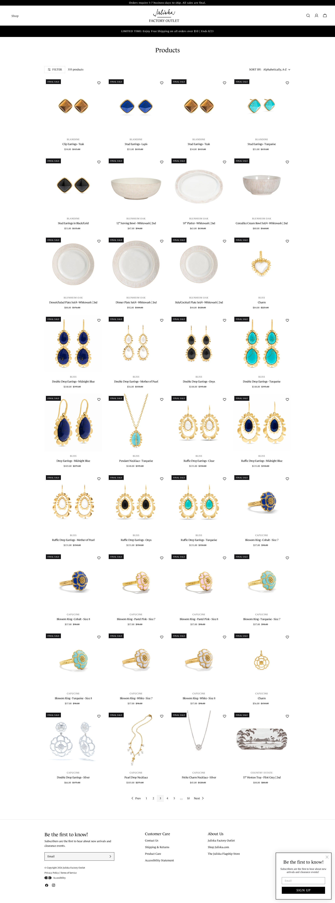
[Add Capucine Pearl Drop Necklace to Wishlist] (161, 716)
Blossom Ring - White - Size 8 (199, 698)
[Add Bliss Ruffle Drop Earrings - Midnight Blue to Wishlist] (287, 399)
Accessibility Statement (159, 860)
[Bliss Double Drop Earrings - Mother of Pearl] (136, 343)
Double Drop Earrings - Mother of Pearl (136, 381)
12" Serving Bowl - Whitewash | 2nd (136, 223)
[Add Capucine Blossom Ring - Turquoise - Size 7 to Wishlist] (287, 558)
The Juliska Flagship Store (224, 853)
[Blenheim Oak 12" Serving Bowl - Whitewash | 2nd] (136, 185)
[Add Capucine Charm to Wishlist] (287, 637)
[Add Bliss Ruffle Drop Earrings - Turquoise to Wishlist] (224, 479)
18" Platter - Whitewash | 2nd (199, 223)
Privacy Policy (51, 872)
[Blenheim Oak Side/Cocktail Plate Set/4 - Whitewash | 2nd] (199, 264)
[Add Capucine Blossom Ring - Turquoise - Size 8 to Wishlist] (99, 637)
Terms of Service (69, 872)
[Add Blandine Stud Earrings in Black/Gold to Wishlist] (99, 162)
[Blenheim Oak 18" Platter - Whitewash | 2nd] (199, 185)
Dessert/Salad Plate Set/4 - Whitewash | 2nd (73, 302)
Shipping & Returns (157, 847)
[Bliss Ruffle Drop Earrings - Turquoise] (199, 502)
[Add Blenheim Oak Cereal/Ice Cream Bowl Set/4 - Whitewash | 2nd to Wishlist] (287, 162)
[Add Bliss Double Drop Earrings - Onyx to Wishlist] (224, 320)
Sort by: (255, 69)
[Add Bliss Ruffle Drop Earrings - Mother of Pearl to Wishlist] (99, 479)
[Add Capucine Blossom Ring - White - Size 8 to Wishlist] (224, 637)
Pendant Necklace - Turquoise (136, 460)
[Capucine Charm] (262, 660)
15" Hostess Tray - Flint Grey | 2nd (262, 777)
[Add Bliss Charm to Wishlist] (287, 241)
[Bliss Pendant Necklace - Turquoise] (136, 422)
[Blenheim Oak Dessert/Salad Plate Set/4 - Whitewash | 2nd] (73, 264)
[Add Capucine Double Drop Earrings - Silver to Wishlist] (99, 716)
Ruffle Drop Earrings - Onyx (136, 539)
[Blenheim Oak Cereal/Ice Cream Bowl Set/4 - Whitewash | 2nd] (262, 185)
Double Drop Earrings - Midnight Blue (73, 381)
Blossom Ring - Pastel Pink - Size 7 (136, 619)
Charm (262, 302)
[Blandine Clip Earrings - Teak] (73, 106)
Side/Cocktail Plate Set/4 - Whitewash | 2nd (199, 302)
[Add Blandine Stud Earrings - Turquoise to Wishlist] (287, 83)
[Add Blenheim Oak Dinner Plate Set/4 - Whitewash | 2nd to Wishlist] (161, 241)
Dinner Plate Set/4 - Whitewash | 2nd (136, 302)
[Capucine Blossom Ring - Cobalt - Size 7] (262, 502)
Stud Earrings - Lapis (136, 144)
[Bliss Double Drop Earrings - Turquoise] (262, 343)
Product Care (153, 853)
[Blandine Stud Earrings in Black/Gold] (73, 185)
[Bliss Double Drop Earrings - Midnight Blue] (73, 343)
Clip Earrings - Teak (73, 144)
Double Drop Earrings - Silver (73, 777)
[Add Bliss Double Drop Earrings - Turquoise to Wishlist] (287, 320)
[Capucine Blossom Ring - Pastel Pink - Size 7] (136, 581)
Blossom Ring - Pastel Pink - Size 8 (199, 619)
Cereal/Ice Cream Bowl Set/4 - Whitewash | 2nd (262, 223)
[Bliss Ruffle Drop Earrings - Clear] (199, 422)
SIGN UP (303, 890)
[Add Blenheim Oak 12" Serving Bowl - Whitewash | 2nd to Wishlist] (161, 162)
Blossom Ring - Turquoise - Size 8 (73, 698)
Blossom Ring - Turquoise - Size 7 (261, 619)
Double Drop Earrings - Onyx (199, 381)
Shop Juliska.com (218, 847)
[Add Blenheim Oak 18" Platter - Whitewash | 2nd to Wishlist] (224, 162)
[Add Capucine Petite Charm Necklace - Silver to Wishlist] (224, 716)
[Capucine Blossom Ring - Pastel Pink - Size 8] (199, 581)
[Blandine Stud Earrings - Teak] (199, 106)
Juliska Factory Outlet (221, 840)
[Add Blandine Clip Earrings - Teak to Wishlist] (99, 83)
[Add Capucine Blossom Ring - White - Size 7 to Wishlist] (161, 637)
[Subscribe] (110, 856)
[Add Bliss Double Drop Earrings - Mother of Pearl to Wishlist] (161, 320)
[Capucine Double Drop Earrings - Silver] (73, 739)
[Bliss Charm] (262, 264)
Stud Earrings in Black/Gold (73, 223)
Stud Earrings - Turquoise (262, 144)
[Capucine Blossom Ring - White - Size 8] (199, 660)
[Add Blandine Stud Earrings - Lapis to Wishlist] (161, 83)
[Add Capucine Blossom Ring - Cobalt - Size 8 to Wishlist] (99, 558)
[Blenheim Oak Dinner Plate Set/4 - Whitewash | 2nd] (136, 264)
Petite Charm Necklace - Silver (199, 777)
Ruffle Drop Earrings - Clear (199, 460)
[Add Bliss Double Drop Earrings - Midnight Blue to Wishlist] (99, 320)
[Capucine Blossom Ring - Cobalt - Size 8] (73, 581)
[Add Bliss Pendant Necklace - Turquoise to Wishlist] (161, 399)
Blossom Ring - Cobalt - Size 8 (73, 619)
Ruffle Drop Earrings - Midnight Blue (261, 460)
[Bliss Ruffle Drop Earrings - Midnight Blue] (262, 422)
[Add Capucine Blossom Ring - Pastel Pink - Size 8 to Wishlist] (224, 558)
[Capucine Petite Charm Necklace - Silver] (199, 739)
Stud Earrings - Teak (199, 144)
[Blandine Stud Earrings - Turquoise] (262, 106)
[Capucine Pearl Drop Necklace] (136, 739)
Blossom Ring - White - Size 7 (136, 698)
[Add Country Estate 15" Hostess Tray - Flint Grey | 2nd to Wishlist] (287, 716)
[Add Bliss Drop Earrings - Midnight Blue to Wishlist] (99, 399)
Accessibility (59, 878)
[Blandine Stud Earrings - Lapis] (136, 106)
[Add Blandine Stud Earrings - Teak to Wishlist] (224, 83)
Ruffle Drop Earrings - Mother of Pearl (73, 539)
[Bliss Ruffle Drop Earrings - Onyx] (136, 502)
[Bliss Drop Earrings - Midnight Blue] (73, 422)
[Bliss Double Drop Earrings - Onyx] (199, 343)
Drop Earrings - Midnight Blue (73, 460)
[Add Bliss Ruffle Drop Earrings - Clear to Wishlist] (224, 399)
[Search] (308, 15)
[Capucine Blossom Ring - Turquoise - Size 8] (73, 660)
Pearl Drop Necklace (136, 777)
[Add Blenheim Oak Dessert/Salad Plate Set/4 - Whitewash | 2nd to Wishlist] (99, 241)
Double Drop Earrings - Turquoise (262, 381)
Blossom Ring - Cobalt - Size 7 (261, 539)
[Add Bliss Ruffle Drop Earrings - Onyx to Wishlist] (161, 479)
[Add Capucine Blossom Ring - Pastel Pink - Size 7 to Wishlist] (161, 558)
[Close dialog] (327, 857)
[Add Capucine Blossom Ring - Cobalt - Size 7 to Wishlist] (287, 479)
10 (188, 798)
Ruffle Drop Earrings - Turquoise (199, 539)
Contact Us (151, 840)
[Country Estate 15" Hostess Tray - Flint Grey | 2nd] (262, 739)
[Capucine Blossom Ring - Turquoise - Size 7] (262, 581)
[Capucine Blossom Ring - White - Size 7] (136, 660)
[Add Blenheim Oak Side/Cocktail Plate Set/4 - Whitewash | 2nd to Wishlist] (224, 241)
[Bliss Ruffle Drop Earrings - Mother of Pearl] (73, 502)
